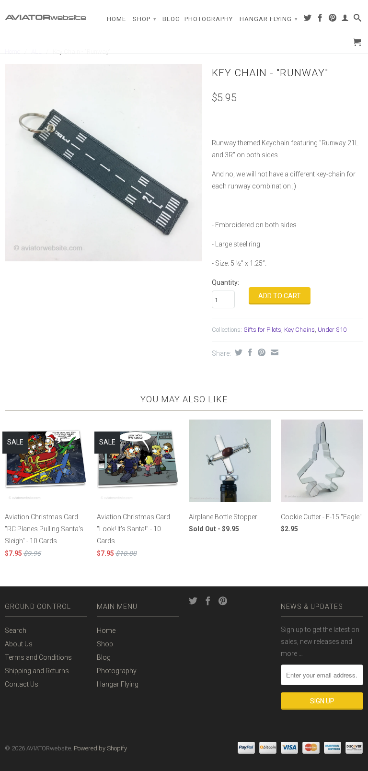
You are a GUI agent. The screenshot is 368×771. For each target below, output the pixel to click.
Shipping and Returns (37, 671)
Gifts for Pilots (262, 329)
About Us (19, 644)
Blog (171, 19)
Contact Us (21, 684)
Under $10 (332, 329)
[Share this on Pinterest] (260, 352)
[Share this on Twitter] (237, 352)
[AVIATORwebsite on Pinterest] (333, 19)
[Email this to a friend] (273, 352)
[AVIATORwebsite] (46, 14)
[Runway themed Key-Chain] (103, 162)
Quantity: (225, 282)
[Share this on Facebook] (249, 352)
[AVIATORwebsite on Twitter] (308, 19)
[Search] (358, 19)
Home (116, 19)
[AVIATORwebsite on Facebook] (320, 19)
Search (15, 630)
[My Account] (345, 19)
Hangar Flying (269, 19)
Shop (145, 19)
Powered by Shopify (100, 748)
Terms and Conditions (38, 657)
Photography (208, 19)
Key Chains (299, 329)
